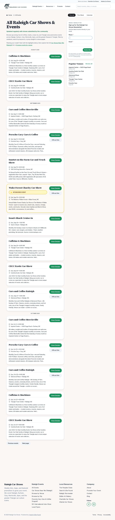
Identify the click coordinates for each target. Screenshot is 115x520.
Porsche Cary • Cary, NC (18, 141)
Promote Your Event (94, 490)
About (89, 488)
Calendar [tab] (89, 15)
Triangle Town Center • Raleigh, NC (21, 62)
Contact (67, 6)
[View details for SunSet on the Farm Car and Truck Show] (35, 169)
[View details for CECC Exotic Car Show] (35, 89)
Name (71, 34)
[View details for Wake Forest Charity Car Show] (35, 198)
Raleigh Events (37, 6)
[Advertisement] (80, 116)
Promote (60, 6)
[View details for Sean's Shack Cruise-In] (35, 224)
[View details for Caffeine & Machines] (35, 64)
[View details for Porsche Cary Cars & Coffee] (35, 142)
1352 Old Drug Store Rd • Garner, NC (22, 169)
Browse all (89, 64)
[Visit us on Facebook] (89, 504)
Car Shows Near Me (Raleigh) (42, 490)
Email (71, 41)
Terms (94, 515)
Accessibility (107, 515)
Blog (88, 496)
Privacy (100, 515)
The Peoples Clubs (65, 488)
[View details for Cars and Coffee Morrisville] (35, 117)
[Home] (15, 6)
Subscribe (87, 50)
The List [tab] (71, 15)
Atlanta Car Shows (106, 1)
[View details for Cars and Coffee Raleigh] (35, 299)
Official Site (55, 140)
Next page (25, 443)
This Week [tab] (80, 15)
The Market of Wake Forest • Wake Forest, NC (25, 199)
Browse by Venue (38, 493)
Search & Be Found (66, 490)
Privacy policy (76, 56)
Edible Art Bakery (65, 496)
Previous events (13, 443)
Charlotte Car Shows (93, 1)
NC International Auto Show (41, 504)
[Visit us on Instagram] (94, 504)
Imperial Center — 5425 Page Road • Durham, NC (25, 116)
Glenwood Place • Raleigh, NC (20, 298)
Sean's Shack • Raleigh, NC (19, 225)
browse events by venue (24, 45)
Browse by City (37, 496)
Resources (49, 6)
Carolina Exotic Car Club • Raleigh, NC (22, 88)
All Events (35, 488)
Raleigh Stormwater (66, 493)
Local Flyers (36, 507)
